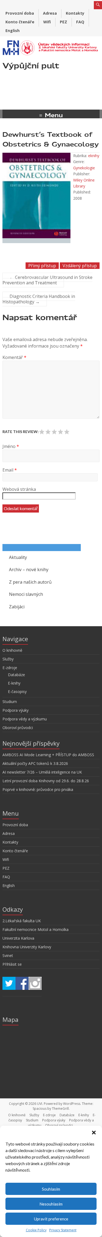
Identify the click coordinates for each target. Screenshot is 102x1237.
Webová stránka (19, 489)
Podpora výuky (15, 710)
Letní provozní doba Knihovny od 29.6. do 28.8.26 (45, 780)
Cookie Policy (36, 1230)
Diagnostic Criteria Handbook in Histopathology (38, 299)
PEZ (63, 21)
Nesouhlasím (51, 1203)
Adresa (50, 13)
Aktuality (18, 557)
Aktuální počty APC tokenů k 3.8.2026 (35, 763)
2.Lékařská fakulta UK (21, 920)
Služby (8, 659)
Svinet (7, 955)
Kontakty (75, 13)
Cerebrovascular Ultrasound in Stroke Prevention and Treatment (47, 280)
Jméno (10, 446)
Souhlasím (51, 1189)
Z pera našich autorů (30, 582)
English (12, 30)
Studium (9, 701)
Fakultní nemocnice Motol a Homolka (35, 929)
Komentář (14, 357)
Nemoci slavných (26, 594)
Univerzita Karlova (18, 938)
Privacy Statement (62, 1230)
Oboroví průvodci (17, 727)
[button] (94, 1132)
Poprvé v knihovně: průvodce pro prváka (37, 789)
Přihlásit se (12, 964)
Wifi (47, 21)
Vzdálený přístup (80, 266)
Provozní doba (19, 13)
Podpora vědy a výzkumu (24, 718)
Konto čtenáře (19, 21)
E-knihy (14, 683)
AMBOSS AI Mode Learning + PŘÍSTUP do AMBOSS (48, 754)
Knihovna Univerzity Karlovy (26, 946)
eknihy (93, 155)
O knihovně (12, 650)
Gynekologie (84, 167)
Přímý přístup (42, 266)
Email (9, 470)
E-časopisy (17, 691)
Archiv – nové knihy (28, 570)
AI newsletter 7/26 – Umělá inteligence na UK (42, 772)
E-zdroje (9, 667)
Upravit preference (51, 1218)
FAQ (80, 21)
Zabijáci (16, 607)
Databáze (16, 674)
